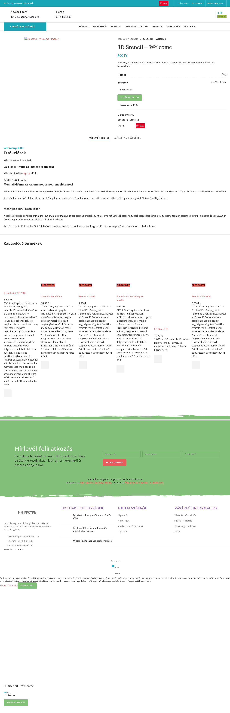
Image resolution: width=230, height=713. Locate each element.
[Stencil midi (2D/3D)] (21, 265)
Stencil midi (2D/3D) (14, 293)
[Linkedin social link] (170, 3)
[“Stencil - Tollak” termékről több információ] (83, 365)
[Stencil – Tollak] (96, 265)
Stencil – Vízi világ (201, 296)
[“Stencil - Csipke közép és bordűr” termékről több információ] (120, 369)
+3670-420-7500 (62, 16)
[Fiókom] (200, 14)
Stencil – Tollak (87, 296)
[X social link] (153, 3)
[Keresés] (206, 14)
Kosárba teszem (130, 97)
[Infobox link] (22, 14)
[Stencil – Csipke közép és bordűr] (134, 265)
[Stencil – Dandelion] (58, 265)
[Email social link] (157, 3)
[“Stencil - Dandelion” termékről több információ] (45, 365)
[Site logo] (115, 14)
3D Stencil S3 (161, 329)
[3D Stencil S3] (171, 265)
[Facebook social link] (149, 3)
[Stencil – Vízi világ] (209, 265)
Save (165, 3)
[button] (8, 393)
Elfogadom (27, 585)
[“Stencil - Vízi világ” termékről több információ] (196, 365)
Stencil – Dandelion (51, 296)
